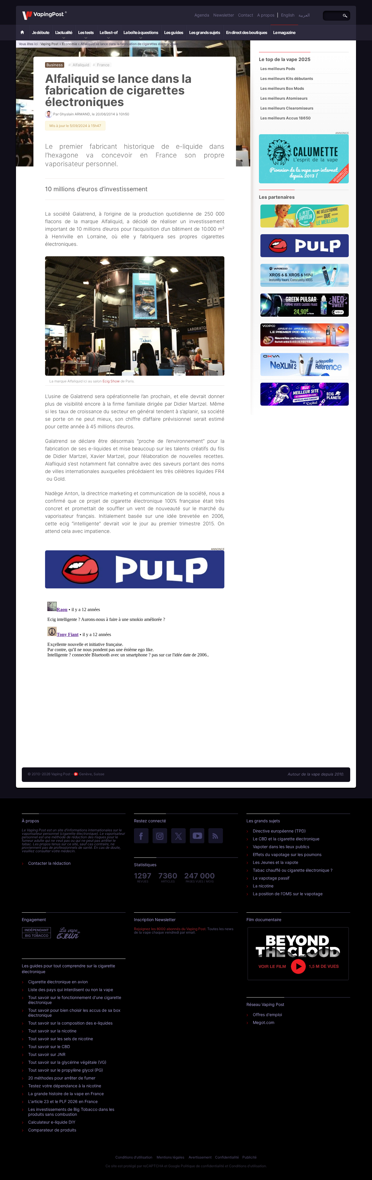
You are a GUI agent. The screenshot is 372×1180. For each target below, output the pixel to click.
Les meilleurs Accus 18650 (285, 118)
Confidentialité (227, 1157)
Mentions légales (170, 1157)
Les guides (173, 32)
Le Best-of (108, 32)
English (287, 14)
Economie (69, 44)
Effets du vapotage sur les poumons (287, 854)
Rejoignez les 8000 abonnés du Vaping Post (169, 929)
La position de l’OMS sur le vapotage (288, 893)
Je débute (40, 32)
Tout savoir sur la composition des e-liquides (70, 1022)
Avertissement (200, 1157)
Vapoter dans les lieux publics (281, 846)
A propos (265, 14)
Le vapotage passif (271, 877)
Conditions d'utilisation (133, 1157)
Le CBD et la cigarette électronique (286, 838)
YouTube (197, 836)
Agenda (201, 14)
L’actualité (63, 32)
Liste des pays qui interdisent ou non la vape (70, 989)
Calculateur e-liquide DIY (51, 1122)
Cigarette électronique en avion (58, 981)
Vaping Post (68, 11)
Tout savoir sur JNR (46, 1054)
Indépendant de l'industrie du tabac (37, 933)
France (103, 64)
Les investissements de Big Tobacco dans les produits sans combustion (71, 1112)
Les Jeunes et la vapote (275, 862)
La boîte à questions (141, 32)
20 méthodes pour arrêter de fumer (61, 1077)
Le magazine (284, 32)
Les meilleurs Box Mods (282, 88)
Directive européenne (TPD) (279, 830)
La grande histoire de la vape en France (66, 1093)
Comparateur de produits (52, 1129)
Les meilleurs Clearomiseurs (286, 108)
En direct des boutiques (246, 32)
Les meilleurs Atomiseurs (283, 98)
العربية (304, 14)
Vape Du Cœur (68, 933)
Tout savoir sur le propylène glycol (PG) (65, 1070)
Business (54, 64)
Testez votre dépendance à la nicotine (64, 1085)
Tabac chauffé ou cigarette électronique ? (292, 870)
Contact (245, 14)
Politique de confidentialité (202, 1166)
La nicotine (263, 885)
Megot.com (263, 1022)
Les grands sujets (204, 32)
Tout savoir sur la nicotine (52, 1030)
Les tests (86, 32)
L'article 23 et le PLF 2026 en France (63, 1101)
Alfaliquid (81, 64)
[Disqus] (134, 672)
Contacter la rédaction (49, 863)
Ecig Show (111, 381)
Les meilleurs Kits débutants (286, 78)
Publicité (249, 1157)
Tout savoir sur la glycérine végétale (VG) (67, 1062)
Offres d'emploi (267, 1014)
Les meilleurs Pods (277, 68)
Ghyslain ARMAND (75, 114)
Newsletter (223, 14)
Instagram (160, 836)
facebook (141, 836)
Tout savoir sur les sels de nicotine (60, 1038)
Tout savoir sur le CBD (49, 1046)
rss (215, 836)
